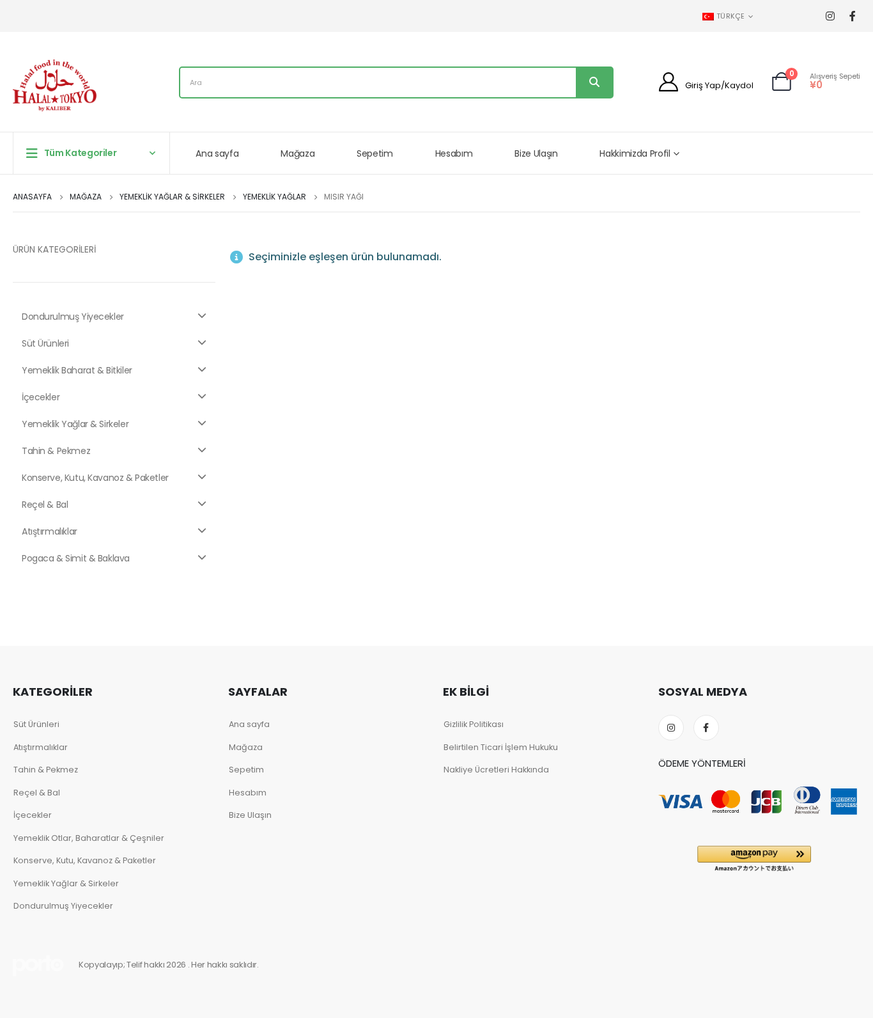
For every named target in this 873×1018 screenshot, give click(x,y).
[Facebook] (852, 16)
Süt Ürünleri (45, 343)
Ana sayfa (217, 153)
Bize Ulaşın (535, 153)
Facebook (706, 727)
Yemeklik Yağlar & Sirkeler (75, 424)
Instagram (671, 727)
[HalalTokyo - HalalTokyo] (55, 85)
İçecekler (40, 397)
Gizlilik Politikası (474, 724)
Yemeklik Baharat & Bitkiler (77, 370)
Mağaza (297, 153)
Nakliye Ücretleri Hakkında (496, 769)
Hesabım (454, 153)
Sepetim (375, 153)
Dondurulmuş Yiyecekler (73, 316)
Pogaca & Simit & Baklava (76, 558)
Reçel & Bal (45, 504)
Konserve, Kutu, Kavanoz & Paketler (95, 477)
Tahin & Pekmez (56, 450)
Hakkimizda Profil (634, 153)
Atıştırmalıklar (49, 531)
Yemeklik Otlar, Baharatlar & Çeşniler (88, 838)
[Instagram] (830, 16)
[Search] (594, 82)
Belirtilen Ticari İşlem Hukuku (501, 747)
